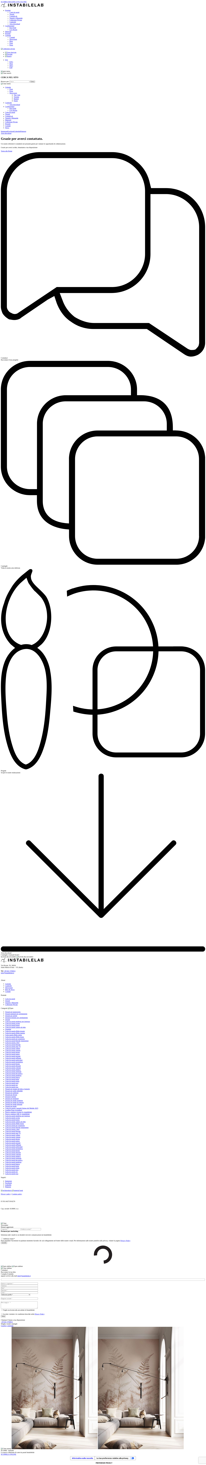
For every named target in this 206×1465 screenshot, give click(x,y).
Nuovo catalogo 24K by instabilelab (17, 1114)
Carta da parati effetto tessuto (15, 1031)
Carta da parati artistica (13, 1070)
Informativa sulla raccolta (82, 1458)
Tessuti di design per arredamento (16, 1018)
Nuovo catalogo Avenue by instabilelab (18, 1112)
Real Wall (12, 28)
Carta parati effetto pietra (13, 1035)
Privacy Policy (125, 1241)
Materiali (8, 32)
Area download (14, 24)
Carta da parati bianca (12, 1077)
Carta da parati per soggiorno (15, 1039)
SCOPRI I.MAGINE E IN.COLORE (14, 2)
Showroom (13, 39)
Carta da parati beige (12, 1079)
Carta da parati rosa (11, 1087)
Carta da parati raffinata (13, 1058)
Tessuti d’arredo (10, 1097)
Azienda (8, 35)
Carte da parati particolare (14, 1060)
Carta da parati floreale (12, 1045)
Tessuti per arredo (11, 1016)
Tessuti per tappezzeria (12, 1012)
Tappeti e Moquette (16, 18)
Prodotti (8, 10)
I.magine (8, 1029)
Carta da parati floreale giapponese (17, 1041)
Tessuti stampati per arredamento (16, 1014)
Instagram (4, 131)
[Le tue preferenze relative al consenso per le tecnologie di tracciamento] (104, 1463)
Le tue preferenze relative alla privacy (112, 1458)
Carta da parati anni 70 (12, 1046)
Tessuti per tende (11, 1106)
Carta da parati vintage (12, 1050)
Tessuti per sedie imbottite (14, 1091)
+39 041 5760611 (10, 971)
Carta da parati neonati (12, 1056)
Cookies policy (17, 1194)
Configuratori (9, 26)
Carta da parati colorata (13, 1068)
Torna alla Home (6, 151)
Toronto (16, 97)
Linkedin (17, 131)
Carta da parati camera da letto (15, 1027)
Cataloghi (12, 22)
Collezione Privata (15, 20)
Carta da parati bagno (12, 1025)
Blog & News (10, 990)
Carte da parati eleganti (13, 1066)
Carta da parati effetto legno (14, 1037)
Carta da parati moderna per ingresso (17, 1021)
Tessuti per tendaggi (12, 1099)
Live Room (13, 30)
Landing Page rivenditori (13, 1110)
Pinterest (23, 131)
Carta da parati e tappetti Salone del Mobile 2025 (21, 1108)
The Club (17, 95)
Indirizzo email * (9, 1239)
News (7, 128)
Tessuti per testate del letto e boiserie (17, 1089)
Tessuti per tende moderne (14, 1100)
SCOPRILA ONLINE (8, 1454)
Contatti (12, 37)
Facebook (11, 131)
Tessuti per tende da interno (14, 1102)
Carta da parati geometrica (14, 1062)
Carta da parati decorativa (13, 1073)
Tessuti (11, 14)
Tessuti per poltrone (11, 1093)
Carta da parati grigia (12, 1081)
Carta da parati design (12, 1052)
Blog (11, 41)
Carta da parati (14, 12)
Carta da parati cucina (12, 1023)
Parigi (16, 101)
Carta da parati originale (13, 1072)
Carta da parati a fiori (12, 1043)
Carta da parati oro (11, 1085)
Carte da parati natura (12, 1054)
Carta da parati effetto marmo (15, 1033)
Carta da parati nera (11, 1083)
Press (11, 45)
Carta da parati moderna (13, 1075)
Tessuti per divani (11, 1095)
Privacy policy (6, 1194)
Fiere (11, 43)
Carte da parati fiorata (12, 1064)
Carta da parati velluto (12, 1048)
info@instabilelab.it (7, 973)
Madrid (16, 99)
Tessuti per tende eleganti (13, 1104)
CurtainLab (13, 16)
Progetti (7, 33)
